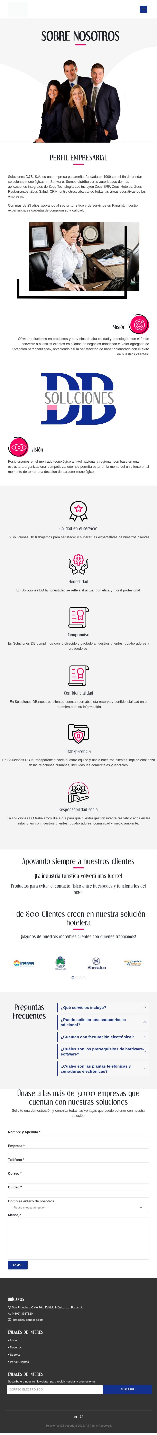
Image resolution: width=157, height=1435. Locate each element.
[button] (73, 978)
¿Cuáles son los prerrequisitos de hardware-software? (102, 1051)
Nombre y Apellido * (24, 1132)
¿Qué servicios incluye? (83, 1007)
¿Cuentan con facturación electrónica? (97, 1037)
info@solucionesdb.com (28, 1319)
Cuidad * (15, 1187)
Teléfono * (16, 1160)
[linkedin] (75, 1417)
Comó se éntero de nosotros (31, 1201)
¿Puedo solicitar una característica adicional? (93, 1022)
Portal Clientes (19, 1361)
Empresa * (16, 1146)
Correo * (15, 1173)
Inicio (13, 1340)
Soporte (15, 1354)
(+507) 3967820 (22, 1313)
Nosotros (16, 1347)
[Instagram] (81, 1417)
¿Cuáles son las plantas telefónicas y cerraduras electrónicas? (96, 1069)
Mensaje (14, 1215)
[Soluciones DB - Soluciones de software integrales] (18, 9)
